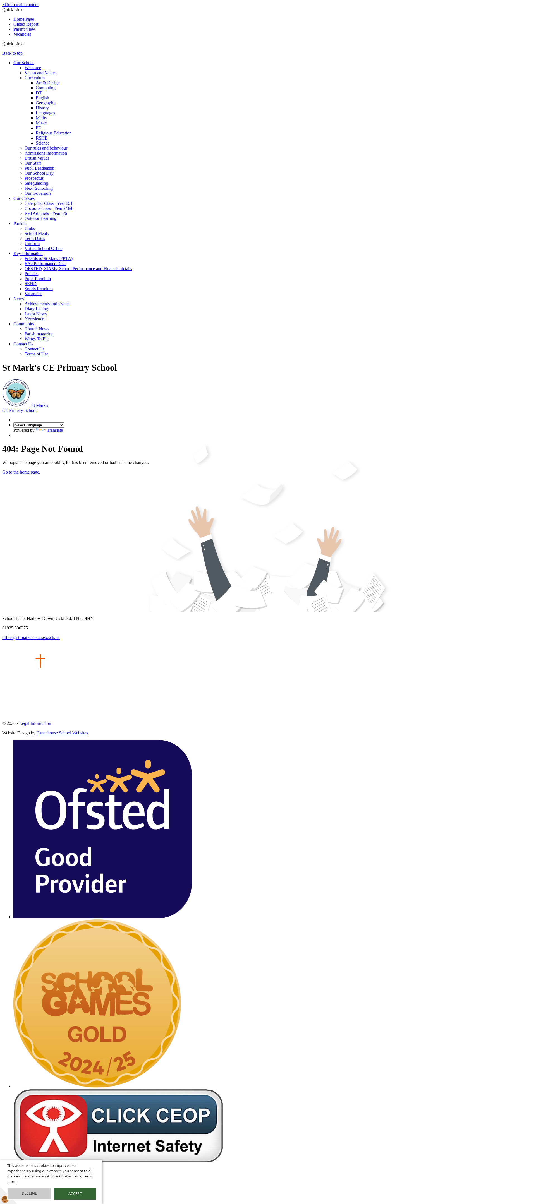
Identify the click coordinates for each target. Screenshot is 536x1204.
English (42, 97)
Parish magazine (39, 333)
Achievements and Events (47, 303)
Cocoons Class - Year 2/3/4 (48, 208)
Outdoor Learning (40, 218)
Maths (41, 118)
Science (42, 143)
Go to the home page (20, 472)
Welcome (33, 67)
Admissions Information (46, 153)
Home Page (23, 19)
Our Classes (24, 198)
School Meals (37, 233)
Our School (23, 62)
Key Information (28, 253)
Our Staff (33, 163)
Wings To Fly (37, 339)
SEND (31, 283)
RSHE (41, 138)
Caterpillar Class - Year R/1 (49, 203)
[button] (26, 43)
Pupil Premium (38, 278)
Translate (55, 430)
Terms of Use (36, 354)
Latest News (36, 313)
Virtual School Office (43, 248)
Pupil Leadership (39, 168)
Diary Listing (36, 308)
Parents (19, 223)
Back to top (12, 53)
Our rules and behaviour (46, 148)
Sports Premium (39, 288)
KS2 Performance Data (45, 263)
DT (39, 92)
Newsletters (35, 318)
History (42, 107)
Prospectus (34, 178)
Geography (46, 102)
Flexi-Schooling (39, 188)
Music (41, 123)
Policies (31, 273)
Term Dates (35, 238)
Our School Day (39, 173)
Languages (45, 112)
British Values (37, 158)
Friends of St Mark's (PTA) (49, 258)
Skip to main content (20, 4)
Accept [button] (75, 1193)
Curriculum (35, 77)
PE (38, 128)
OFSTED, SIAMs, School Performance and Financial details (78, 268)
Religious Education (53, 133)
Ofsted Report (25, 24)
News (18, 298)
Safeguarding (36, 183)
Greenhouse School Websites (62, 732)
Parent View (24, 29)
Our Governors (38, 193)
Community (23, 323)
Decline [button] (29, 1193)
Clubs (30, 228)
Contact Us (23, 344)
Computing (46, 87)
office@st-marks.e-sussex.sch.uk (31, 637)
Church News (37, 328)
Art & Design (48, 82)
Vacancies (22, 34)
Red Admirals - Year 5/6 (46, 213)
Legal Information (35, 723)
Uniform (32, 243)
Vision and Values (40, 72)
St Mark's (25, 408)
